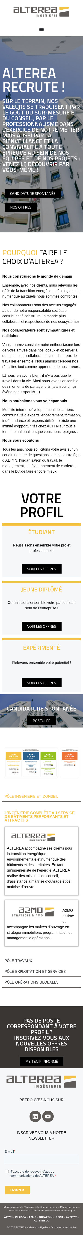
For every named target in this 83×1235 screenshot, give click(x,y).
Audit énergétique (47, 1207)
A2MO (32, 1217)
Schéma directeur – (20, 1210)
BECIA (59, 1217)
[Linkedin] (35, 1116)
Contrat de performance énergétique (53, 1210)
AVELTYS (71, 1217)
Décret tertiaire (69, 1207)
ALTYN (8, 1217)
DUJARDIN (45, 1217)
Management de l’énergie (18, 1207)
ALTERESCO (41, 1220)
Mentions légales (38, 1227)
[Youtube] (48, 1116)
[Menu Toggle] (41, 29)
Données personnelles (63, 1227)
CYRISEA (20, 1217)
